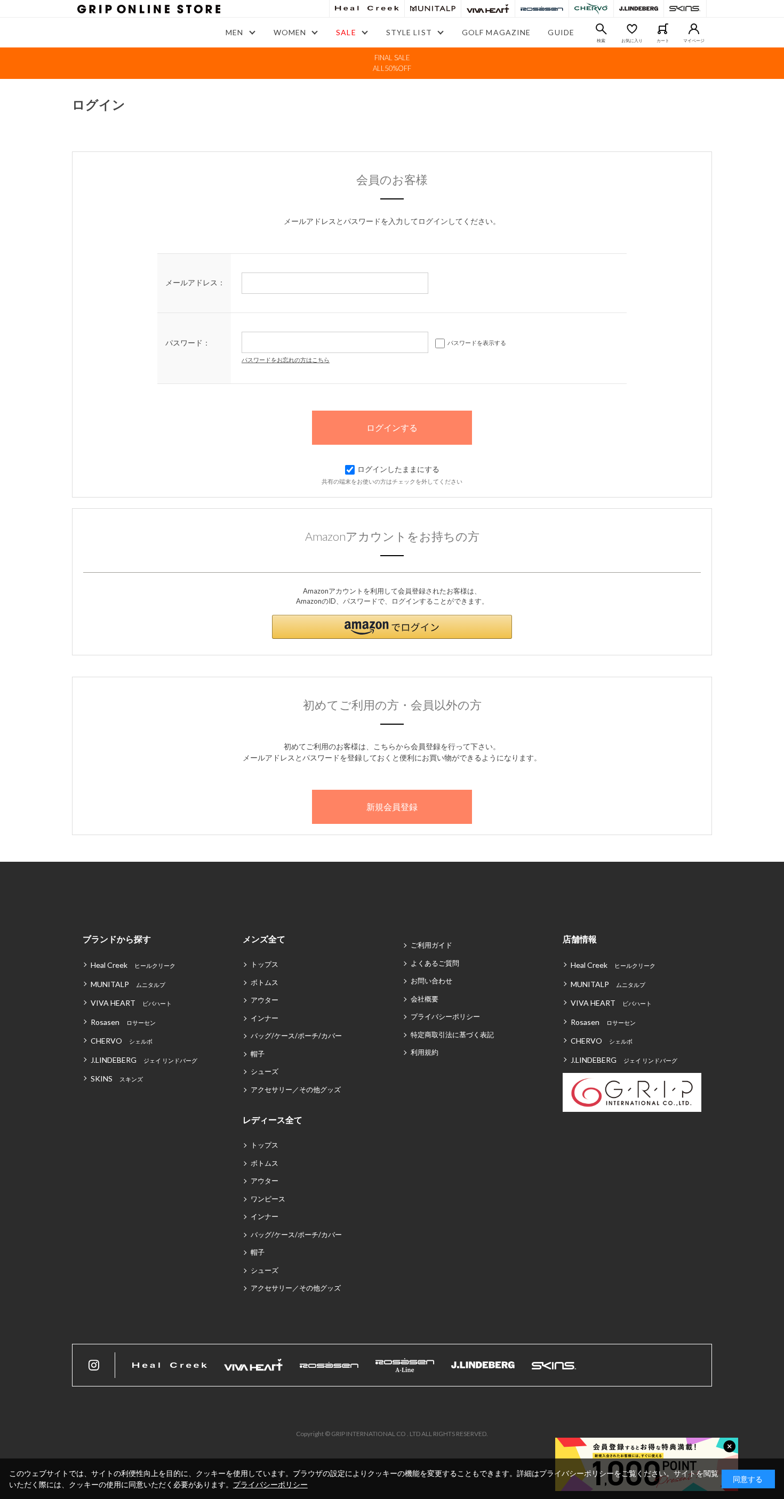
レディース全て (272, 1120)
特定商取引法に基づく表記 (452, 1034)
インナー (264, 1018)
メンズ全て (264, 939)
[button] (392, 627)
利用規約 (424, 1052)
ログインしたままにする (398, 469)
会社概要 (424, 999)
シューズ (264, 1071)
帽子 (258, 1053)
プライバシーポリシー (445, 1016)
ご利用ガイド (431, 945)
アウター (264, 1000)
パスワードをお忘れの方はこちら (286, 359)
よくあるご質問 (435, 963)
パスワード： (187, 342)
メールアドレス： (195, 282)
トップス (264, 964)
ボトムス (264, 982)
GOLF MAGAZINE (496, 32)
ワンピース (268, 1199)
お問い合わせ (431, 980)
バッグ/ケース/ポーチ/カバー (296, 1035)
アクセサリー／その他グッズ (296, 1089)
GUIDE (561, 32)
